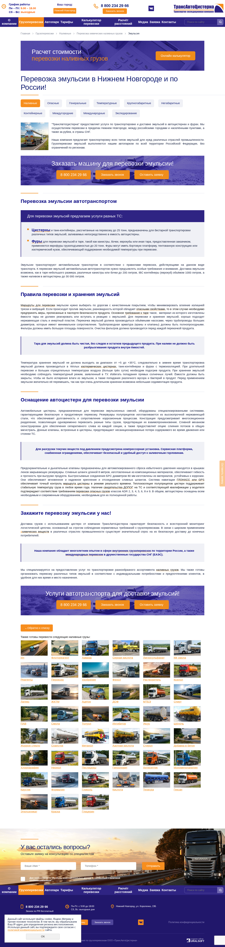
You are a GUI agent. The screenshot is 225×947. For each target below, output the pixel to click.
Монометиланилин (186, 767)
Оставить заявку (151, 174)
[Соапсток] (64, 736)
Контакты (169, 22)
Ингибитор (119, 723)
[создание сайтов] (188, 940)
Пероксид (57, 679)
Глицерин (88, 811)
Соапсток (57, 745)
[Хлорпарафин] (34, 758)
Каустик (25, 789)
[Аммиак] (95, 648)
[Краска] (64, 801)
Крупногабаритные (139, 103)
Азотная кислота (123, 745)
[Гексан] (187, 779)
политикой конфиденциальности (26, 930)
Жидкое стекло (30, 745)
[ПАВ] (34, 714)
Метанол (87, 745)
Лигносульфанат (154, 657)
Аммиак (87, 657)
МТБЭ (147, 701)
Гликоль (87, 789)
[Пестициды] (95, 758)
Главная (25, 33)
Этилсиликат (29, 811)
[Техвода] (156, 779)
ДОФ (115, 701)
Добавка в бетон (184, 745)
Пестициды (89, 767)
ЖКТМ (55, 701)
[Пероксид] (64, 670)
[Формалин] (64, 779)
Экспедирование (126, 113)
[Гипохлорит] (126, 758)
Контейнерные (33, 113)
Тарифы (66, 22)
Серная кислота (122, 657)
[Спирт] (187, 692)
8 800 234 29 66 (115, 5)
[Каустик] (34, 779)
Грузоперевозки (31, 22)
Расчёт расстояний (123, 21)
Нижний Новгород (64, 10)
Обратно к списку (37, 628)
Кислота (117, 789)
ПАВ (23, 723)
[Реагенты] (34, 670)
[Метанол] (95, 736)
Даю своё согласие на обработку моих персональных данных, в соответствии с (75, 879)
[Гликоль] (95, 779)
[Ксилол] (187, 670)
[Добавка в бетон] (187, 736)
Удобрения (89, 679)
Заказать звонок (115, 11)
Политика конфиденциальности (186, 922)
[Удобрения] (95, 670)
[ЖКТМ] (64, 692)
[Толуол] (95, 714)
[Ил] (34, 648)
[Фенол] (126, 670)
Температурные (107, 103)
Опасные (53, 103)
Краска (55, 811)
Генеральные (77, 103)
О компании (9, 21)
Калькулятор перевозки (91, 21)
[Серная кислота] (126, 648)
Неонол (56, 767)
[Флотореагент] (64, 648)
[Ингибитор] (126, 714)
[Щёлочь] (187, 714)
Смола (55, 723)
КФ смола (180, 657)
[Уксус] (156, 714)
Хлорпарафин (30, 767)
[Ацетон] (95, 692)
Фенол (116, 679)
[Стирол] (156, 736)
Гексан (178, 789)
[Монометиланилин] (187, 758)
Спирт (178, 701)
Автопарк (52, 22)
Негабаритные (170, 103)
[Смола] (64, 714)
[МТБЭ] (156, 692)
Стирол (148, 745)
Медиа (143, 22)
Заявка (155, 22)
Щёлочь (179, 723)
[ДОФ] (126, 692)
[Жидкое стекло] (34, 736)
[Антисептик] (156, 758)
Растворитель (152, 679)
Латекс (25, 701)
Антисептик (150, 767)
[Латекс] (34, 692)
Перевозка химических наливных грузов (100, 33)
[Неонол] (64, 758)
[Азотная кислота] (126, 736)
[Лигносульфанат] (156, 648)
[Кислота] (126, 779)
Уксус (146, 723)
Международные (94, 113)
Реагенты (27, 679)
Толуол (86, 723)
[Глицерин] (95, 801)
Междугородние (62, 113)
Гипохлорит (119, 767)
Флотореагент (60, 657)
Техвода (148, 789)
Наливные (65, 33)
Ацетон (86, 701)
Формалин (58, 789)
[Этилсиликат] (34, 801)
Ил (22, 657)
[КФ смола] (187, 648)
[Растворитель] (156, 670)
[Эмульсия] (34, 136)
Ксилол (178, 679)
